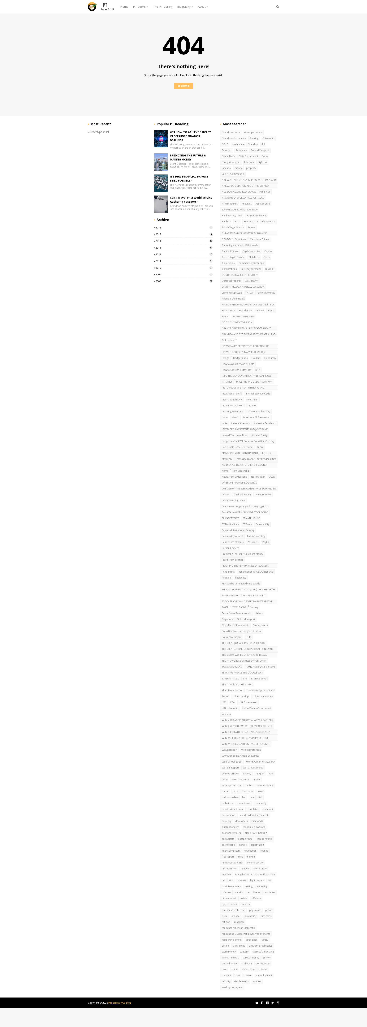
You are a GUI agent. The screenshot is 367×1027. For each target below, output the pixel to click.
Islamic (235, 417)
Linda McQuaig (259, 435)
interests (226, 874)
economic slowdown (254, 827)
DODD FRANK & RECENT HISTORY (240, 275)
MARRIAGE (227, 459)
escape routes (264, 838)
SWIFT (225, 607)
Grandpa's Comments (234, 138)
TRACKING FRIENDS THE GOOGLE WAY (242, 672)
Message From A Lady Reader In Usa (256, 459)
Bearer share (251, 221)
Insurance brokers (232, 393)
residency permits (231, 939)
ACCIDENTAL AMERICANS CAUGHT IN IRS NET (246, 191)
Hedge (225, 358)
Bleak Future (268, 221)
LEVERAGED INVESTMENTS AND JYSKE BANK (245, 429)
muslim (239, 892)
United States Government (256, 708)
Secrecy (254, 607)
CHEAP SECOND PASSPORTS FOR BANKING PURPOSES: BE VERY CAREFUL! (244, 234)
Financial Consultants (233, 298)
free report (228, 856)
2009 (184, 274)
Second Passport (260, 150)
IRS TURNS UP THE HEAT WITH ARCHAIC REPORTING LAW (243, 388)
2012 (184, 254)
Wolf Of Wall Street (232, 761)
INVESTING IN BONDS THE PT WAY (254, 381)
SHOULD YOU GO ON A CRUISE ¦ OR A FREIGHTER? (249, 589)
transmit (226, 975)
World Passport (230, 767)
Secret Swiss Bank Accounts (236, 613)
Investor (252, 405)
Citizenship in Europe (233, 257)
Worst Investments (253, 767)
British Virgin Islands (233, 227)
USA (232, 702)
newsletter (269, 892)
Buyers (251, 227)
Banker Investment (257, 215)
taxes (225, 969)
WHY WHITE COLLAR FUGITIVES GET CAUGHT (246, 743)
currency (226, 821)
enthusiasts (228, 838)
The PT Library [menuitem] (163, 6)
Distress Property (231, 280)
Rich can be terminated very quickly (241, 583)
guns (240, 856)
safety (264, 939)
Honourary (270, 358)
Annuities (247, 203)
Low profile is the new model (237, 447)
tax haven (246, 963)
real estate (238, 144)
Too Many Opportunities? (261, 690)
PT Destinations (230, 524)
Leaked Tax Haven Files (234, 435)
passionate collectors (233, 910)
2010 (184, 267)
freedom (249, 162)
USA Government (248, 702)
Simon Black (228, 156)
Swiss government (231, 637)
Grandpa (253, 144)
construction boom (232, 809)
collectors (227, 803)
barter (225, 791)
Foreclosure (228, 310)
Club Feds (254, 257)
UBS (224, 702)
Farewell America (266, 292)
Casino (268, 251)
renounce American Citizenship (239, 928)
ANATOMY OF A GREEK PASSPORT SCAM (243, 197)
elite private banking (256, 833)
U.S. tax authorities (263, 696)
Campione (240, 239)
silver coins (239, 945)
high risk (262, 162)
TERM (248, 637)
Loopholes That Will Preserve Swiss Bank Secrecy (248, 441)
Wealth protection (251, 749)
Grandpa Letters (253, 132)
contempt (267, 809)
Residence (241, 150)
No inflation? (258, 476)
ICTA (257, 370)
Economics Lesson (232, 292)
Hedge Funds (240, 358)
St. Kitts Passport (246, 619)
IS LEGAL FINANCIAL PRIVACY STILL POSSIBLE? (189, 178)
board (260, 791)
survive (267, 957)
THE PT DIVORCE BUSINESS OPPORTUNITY (244, 660)
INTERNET (227, 381)
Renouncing (228, 571)
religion (226, 922)
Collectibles (228, 263)
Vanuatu (226, 714)
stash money (229, 951)
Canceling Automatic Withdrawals (240, 245)
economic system (231, 833)
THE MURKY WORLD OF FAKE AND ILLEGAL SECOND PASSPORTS (244, 655)
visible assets (241, 981)
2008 (184, 281)
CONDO (226, 239)
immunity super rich (232, 862)
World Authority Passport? (260, 761)
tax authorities (229, 963)
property (251, 168)
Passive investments (233, 542)
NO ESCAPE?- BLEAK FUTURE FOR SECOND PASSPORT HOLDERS (244, 465)
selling (225, 945)
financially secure (231, 850)
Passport (227, 150)
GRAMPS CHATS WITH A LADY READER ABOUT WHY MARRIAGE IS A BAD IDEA (246, 329)
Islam (225, 417)
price (224, 916)
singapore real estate (260, 945)
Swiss (265, 156)
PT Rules (247, 524)
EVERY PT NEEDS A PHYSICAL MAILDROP (243, 286)
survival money (251, 957)
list (269, 880)
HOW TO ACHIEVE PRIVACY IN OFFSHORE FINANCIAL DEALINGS (244, 352)
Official (226, 494)
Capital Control (230, 251)
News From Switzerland (234, 476)
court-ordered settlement (254, 815)
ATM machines (230, 203)
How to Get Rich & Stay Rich (236, 370)
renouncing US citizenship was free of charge (246, 933)
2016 (184, 227)
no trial (244, 898)
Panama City (262, 524)
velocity (226, 981)
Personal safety (230, 548)
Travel (225, 696)
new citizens (253, 892)
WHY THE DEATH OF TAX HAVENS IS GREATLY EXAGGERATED (246, 732)
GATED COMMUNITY (243, 316)
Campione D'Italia (259, 239)
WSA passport (229, 749)
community (260, 803)
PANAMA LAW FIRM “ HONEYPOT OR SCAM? (245, 512)
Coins (266, 257)
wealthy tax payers (232, 987)
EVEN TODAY (252, 280)
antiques (260, 773)
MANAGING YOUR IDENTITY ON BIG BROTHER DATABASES (246, 453)
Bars (237, 221)
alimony (247, 773)
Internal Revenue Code (258, 393)
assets (256, 779)
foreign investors (231, 162)
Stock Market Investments (235, 625)
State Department (248, 156)
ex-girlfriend (228, 844)
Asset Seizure (263, 203)
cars (251, 797)
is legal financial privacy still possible (255, 874)
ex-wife (243, 844)
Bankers (226, 221)
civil (260, 797)
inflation (226, 168)
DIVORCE (270, 269)
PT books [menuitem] (139, 6)
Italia (224, 423)
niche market (229, 898)
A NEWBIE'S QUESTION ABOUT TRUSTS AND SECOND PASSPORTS (245, 186)
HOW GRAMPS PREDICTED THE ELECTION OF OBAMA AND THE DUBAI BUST (245, 347)
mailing (249, 886)
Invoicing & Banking (232, 411)
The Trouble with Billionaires (237, 684)
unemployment (264, 975)
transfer (263, 969)
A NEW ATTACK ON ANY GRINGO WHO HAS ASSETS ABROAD (249, 180)
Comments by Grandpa (251, 263)
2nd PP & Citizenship (233, 174)
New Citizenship (241, 470)
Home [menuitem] (124, 6)
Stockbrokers (260, 625)
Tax (245, 678)
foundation (250, 850)
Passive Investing (256, 536)
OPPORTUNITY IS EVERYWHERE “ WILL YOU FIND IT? (249, 488)
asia (271, 773)
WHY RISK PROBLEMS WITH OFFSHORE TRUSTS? (247, 726)
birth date (247, 791)
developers (241, 821)
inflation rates (229, 868)
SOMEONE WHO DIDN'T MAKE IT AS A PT (243, 595)
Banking (254, 138)
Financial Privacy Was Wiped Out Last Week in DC (248, 304)
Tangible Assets (230, 678)
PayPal (266, 542)
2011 (184, 261)
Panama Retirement (232, 536)
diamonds (257, 821)
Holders (256, 358)
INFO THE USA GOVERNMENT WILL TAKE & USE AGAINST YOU (246, 376)
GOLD (225, 144)
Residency (240, 577)
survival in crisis (230, 957)
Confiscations (229, 269)
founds (264, 850)
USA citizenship (230, 708)
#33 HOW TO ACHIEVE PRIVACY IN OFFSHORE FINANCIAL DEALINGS (190, 136)
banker (249, 785)
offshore (256, 898)
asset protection (240, 779)
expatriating (257, 844)
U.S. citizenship (241, 696)
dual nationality (230, 827)
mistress (226, 892)
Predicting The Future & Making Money (242, 554)
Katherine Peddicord (265, 423)
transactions (248, 969)
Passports (253, 542)
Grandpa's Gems (231, 132)
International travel (232, 399)
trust (237, 975)
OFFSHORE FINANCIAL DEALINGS (239, 482)
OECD (272, 476)
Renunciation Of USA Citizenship (256, 571)
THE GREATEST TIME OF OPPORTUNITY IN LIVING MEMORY (248, 649)
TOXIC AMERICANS (232, 666)
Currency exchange (251, 269)
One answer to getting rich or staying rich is (245, 506)
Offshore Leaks (263, 494)
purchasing (250, 916)
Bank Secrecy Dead (232, 215)
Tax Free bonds (259, 678)
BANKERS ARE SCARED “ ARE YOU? (240, 209)
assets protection (231, 785)
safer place (251, 939)
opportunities (229, 904)
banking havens (265, 785)
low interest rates (231, 886)
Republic (226, 577)
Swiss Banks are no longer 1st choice (241, 631)
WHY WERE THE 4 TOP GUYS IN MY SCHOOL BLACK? (245, 738)
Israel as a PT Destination (256, 417)
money (238, 168)
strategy (244, 951)
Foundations (246, 310)
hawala (251, 856)
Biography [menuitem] (184, 6)
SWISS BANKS (239, 607)
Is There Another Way (258, 411)
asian (225, 779)
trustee (248, 975)
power (268, 910)
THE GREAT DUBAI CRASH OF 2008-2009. (244, 643)
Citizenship (268, 138)
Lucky (260, 447)
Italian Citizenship (240, 423)
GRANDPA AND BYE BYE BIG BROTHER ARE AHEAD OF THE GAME (249, 335)
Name (225, 470)
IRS (263, 144)
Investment (252, 399)
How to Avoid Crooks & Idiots (238, 364)
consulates (252, 809)
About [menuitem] (202, 6)
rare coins (266, 916)
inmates (245, 868)
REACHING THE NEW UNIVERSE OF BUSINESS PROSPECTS (245, 566)
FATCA (249, 292)
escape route (245, 838)
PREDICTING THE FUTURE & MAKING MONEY (188, 157)
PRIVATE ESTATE (230, 518)
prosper (235, 916)
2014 (184, 241)
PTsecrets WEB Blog (119, 1002)
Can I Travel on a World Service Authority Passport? (191, 199)
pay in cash (255, 910)
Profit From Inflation (233, 559)
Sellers (258, 613)
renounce (239, 922)
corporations (229, 815)
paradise (246, 904)
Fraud (271, 310)
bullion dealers (230, 797)
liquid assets (257, 880)
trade (235, 969)
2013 (184, 247)
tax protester (263, 963)
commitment (243, 803)
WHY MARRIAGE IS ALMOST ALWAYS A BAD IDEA (247, 720)
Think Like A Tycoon (232, 690)
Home (184, 86)
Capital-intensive (251, 251)
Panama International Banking (238, 530)
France (260, 310)
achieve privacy (230, 773)
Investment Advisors (233, 405)
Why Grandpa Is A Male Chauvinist (240, 755)
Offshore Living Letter (233, 500)
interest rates (260, 868)
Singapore (227, 619)
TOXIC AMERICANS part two (260, 666)
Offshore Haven (242, 494)
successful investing (263, 951)
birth (235, 791)
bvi (243, 797)
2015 (184, 234)
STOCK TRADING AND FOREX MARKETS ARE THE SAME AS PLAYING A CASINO (247, 602)
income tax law (255, 862)
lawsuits (242, 880)
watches (257, 981)
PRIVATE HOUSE (251, 518)
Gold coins (228, 340)
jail (223, 880)
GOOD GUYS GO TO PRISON (237, 322)
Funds (225, 316)
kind (231, 880)
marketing (262, 886)
